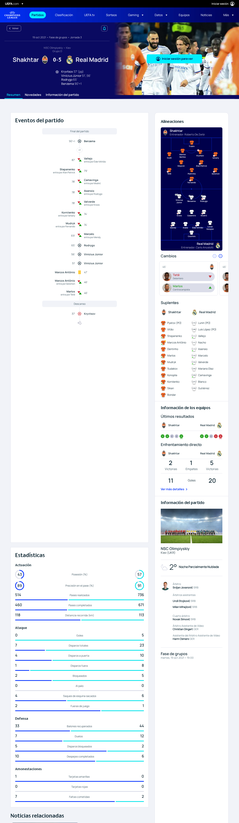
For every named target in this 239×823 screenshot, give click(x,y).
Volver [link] (15, 28)
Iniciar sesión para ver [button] (177, 59)
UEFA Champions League (12, 14)
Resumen (13, 95)
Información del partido (62, 95)
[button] (136, 14)
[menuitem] (38, 14)
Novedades (33, 95)
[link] (37, 14)
